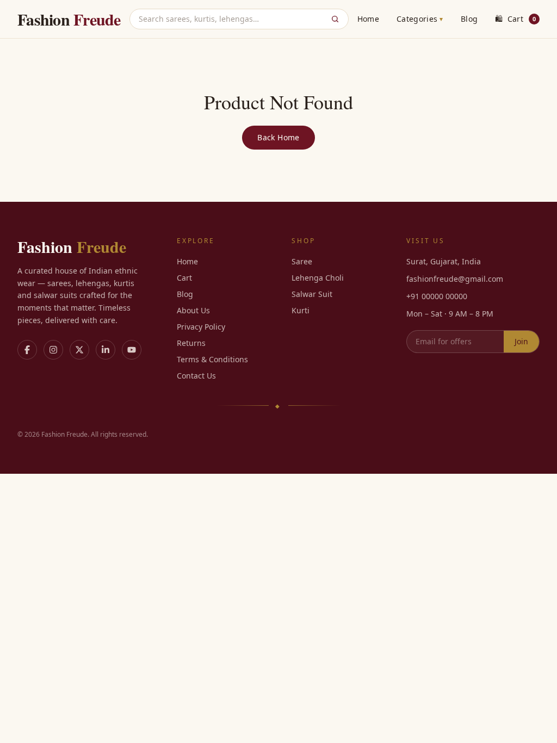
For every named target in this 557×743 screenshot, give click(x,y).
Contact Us (196, 375)
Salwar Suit (312, 294)
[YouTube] (131, 350)
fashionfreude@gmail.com (454, 279)
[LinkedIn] (105, 350)
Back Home (278, 137)
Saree (302, 261)
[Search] (335, 19)
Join (521, 341)
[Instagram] (53, 350)
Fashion (69, 19)
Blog (469, 19)
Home (368, 19)
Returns (191, 343)
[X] (79, 350)
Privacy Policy (201, 326)
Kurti (301, 310)
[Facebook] (27, 350)
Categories (420, 19)
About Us (193, 310)
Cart (515, 19)
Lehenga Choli (318, 278)
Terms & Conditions (212, 359)
